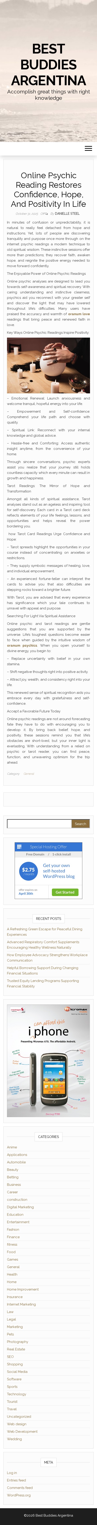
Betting (12, 1177)
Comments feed (20, 1488)
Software (14, 1379)
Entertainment (18, 1222)
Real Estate (16, 1349)
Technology (16, 1394)
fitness (12, 1244)
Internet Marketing (21, 1304)
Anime (12, 1147)
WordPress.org (19, 1495)
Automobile (16, 1162)
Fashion (13, 1230)
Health (12, 1274)
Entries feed (16, 1480)
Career (12, 1192)
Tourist (12, 1402)
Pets (10, 1334)
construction (17, 1200)
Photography (17, 1342)
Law (10, 1312)
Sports (12, 1387)
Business (14, 1185)
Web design (16, 1424)
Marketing (15, 1327)
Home (11, 1282)
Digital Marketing (20, 1207)
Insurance (15, 1297)
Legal (11, 1319)
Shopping (15, 1364)
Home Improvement (23, 1289)
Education (15, 1215)
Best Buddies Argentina (48, 64)
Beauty (12, 1170)
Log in (12, 1473)
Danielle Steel (67, 213)
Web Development (22, 1432)
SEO (10, 1357)
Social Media (17, 1372)
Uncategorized (19, 1417)
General (28, 773)
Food (11, 1252)
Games (12, 1259)
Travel (12, 1409)
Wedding (14, 1439)
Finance (13, 1237)
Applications (17, 1155)
